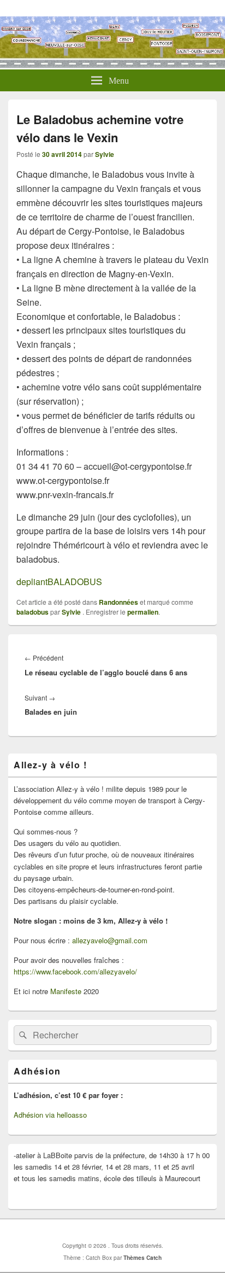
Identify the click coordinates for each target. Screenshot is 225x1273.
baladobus (32, 612)
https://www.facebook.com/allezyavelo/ (75, 971)
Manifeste (65, 991)
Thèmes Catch (142, 1258)
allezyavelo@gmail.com (109, 940)
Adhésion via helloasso (50, 1115)
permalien (142, 612)
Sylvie (104, 154)
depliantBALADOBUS (59, 581)
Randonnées (118, 602)
